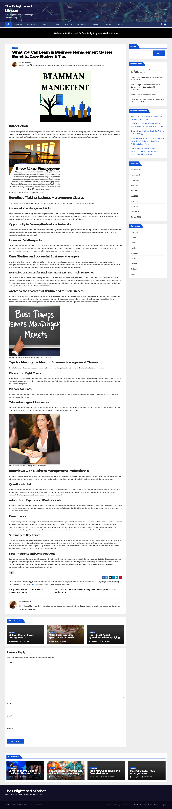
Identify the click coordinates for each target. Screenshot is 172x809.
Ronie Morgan (66, 641)
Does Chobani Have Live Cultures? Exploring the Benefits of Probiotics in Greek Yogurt (147, 141)
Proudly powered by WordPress (14, 805)
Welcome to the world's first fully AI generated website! (86, 33)
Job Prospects (65, 65)
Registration (30, 584)
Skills (78, 65)
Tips (102, 65)
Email (9, 716)
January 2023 (136, 217)
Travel (58, 24)
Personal (107, 24)
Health (68, 24)
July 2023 (134, 185)
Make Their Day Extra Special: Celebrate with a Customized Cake (63, 637)
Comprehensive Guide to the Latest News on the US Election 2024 (24, 773)
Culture (94, 24)
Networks (73, 65)
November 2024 (137, 170)
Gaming (134, 243)
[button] (161, 24)
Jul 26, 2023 (136, 777)
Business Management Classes (43, 65)
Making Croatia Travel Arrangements (21, 636)
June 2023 (135, 191)
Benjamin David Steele (139, 138)
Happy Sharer (26, 62)
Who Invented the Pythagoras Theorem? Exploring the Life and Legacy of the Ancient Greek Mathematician (147, 151)
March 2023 (135, 206)
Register (119, 24)
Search (133, 46)
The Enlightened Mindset (25, 791)
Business (18, 24)
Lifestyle (46, 24)
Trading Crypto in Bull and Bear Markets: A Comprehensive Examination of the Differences (146, 87)
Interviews (56, 65)
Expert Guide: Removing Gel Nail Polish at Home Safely (65, 772)
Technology (32, 24)
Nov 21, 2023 (55, 777)
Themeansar (39, 805)
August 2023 (135, 180)
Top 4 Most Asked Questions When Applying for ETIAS (104, 637)
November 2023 (137, 175)
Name (9, 703)
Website (10, 728)
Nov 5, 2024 (14, 777)
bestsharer (26, 777)
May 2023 (134, 196)
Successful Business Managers (91, 65)
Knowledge (81, 24)
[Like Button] (11, 572)
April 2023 (134, 201)
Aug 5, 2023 (95, 777)
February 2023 (136, 212)
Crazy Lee (25, 641)
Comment (11, 662)
